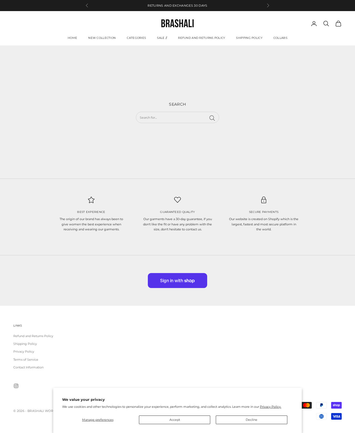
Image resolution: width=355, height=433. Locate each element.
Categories (136, 37)
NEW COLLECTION (102, 37)
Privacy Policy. (270, 407)
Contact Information (28, 367)
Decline (251, 420)
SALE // (162, 37)
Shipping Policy (249, 37)
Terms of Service (25, 359)
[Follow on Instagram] (16, 386)
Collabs (280, 37)
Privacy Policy (23, 351)
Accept (174, 420)
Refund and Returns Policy (201, 37)
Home (72, 37)
